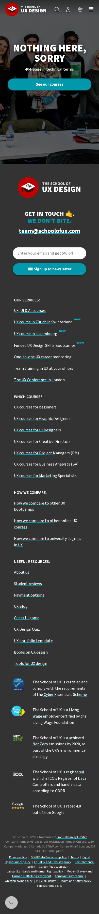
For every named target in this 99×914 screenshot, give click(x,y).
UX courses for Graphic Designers (42, 418)
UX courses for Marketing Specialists (45, 476)
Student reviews (28, 584)
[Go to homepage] (26, 9)
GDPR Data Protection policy (49, 857)
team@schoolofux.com (49, 231)
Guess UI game (26, 618)
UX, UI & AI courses (30, 310)
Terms (75, 857)
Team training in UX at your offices (43, 368)
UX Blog (21, 606)
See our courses (49, 84)
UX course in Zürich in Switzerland (43, 322)
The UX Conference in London (39, 380)
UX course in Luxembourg (35, 334)
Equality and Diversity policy (52, 862)
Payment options (29, 595)
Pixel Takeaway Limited (72, 837)
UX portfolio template (33, 641)
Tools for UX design (30, 663)
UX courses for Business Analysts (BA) (46, 464)
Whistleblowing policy (18, 881)
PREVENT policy (46, 881)
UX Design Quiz (27, 629)
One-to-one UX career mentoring (43, 357)
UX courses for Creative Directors (42, 441)
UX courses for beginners (35, 407)
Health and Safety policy (75, 881)
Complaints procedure (69, 876)
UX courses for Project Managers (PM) (46, 453)
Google (58, 812)
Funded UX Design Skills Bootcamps (45, 345)
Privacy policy (18, 857)
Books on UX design (31, 652)
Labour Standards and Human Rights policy (35, 871)
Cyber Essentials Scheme (65, 694)
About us (21, 572)
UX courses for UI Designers (37, 430)
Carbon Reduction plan (53, 867)
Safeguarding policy (49, 886)
